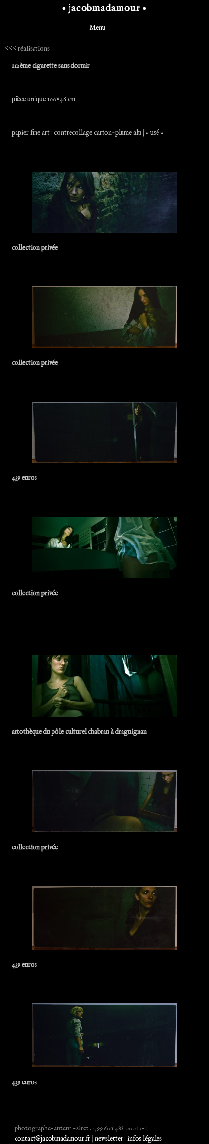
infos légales (144, 1138)
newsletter (109, 1138)
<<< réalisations (27, 49)
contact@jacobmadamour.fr (52, 1138)
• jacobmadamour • (104, 8)
